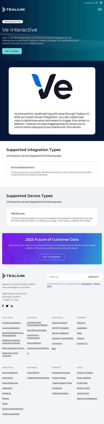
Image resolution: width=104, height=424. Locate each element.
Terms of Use (86, 284)
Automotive (7, 377)
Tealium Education (60, 393)
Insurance (6, 393)
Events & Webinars (60, 333)
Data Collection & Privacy (13, 348)
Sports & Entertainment (12, 408)
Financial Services (10, 383)
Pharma (5, 398)
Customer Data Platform (38, 348)
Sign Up (93, 277)
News (79, 333)
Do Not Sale (82, 383)
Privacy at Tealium (85, 372)
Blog (54, 348)
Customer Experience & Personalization (12, 334)
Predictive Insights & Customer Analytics (11, 341)
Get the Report (52, 257)
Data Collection (34, 343)
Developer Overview (61, 372)
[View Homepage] (13, 9)
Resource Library (59, 322)
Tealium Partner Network (38, 377)
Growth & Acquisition (11, 322)
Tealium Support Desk (62, 383)
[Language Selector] (101, 2)
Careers (80, 338)
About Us (81, 322)
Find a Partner (33, 372)
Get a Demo (12, 51)
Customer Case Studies (63, 338)
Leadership (82, 328)
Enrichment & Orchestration (33, 336)
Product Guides (59, 377)
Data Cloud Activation (37, 330)
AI (28, 353)
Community (57, 343)
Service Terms (83, 388)
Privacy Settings (84, 377)
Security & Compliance (87, 398)
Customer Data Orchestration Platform (37, 323)
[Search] (97, 3)
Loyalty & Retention (11, 328)
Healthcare (7, 388)
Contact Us (90, 3)
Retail (4, 403)
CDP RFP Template (60, 328)
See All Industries (10, 372)
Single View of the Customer (10, 354)
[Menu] (100, 9)
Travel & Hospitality (11, 414)
